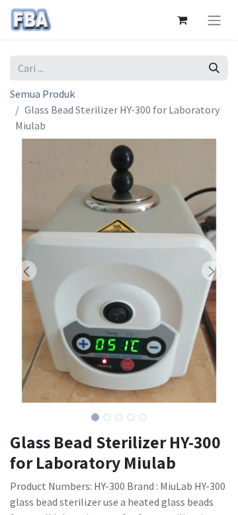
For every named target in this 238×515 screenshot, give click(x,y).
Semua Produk (42, 93)
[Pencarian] (214, 68)
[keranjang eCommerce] (182, 20)
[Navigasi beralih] (214, 19)
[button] (26, 270)
